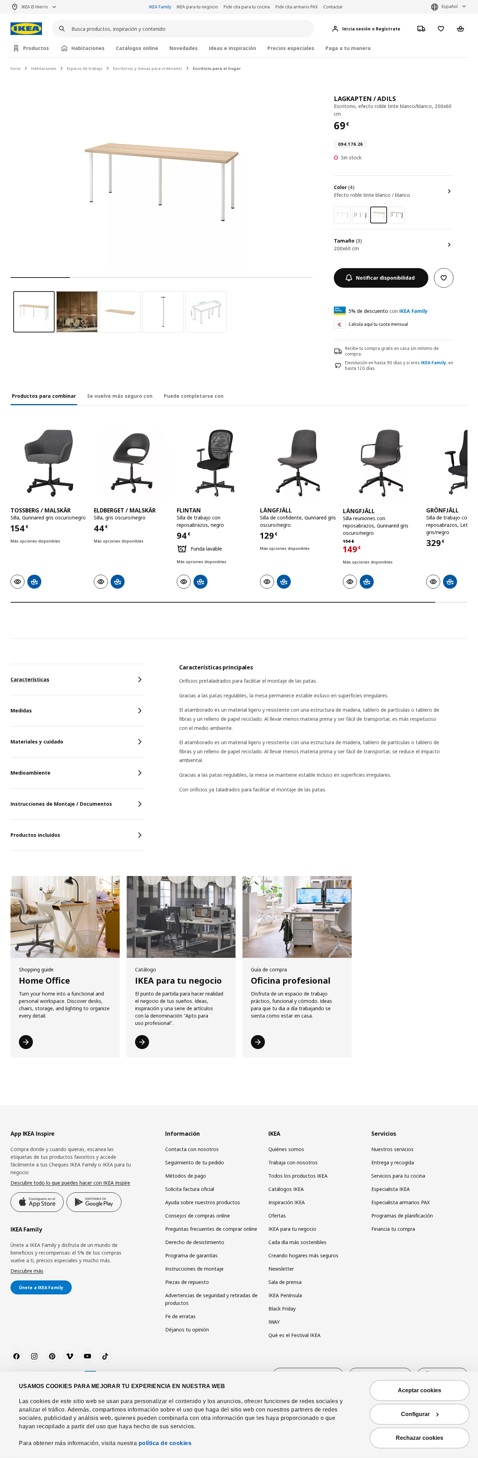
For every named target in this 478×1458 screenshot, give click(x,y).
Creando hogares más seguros (303, 1255)
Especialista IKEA (390, 1189)
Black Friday (282, 1308)
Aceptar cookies (419, 1390)
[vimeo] (70, 1356)
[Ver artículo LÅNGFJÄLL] (298, 463)
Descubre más (26, 1270)
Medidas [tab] (21, 710)
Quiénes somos (286, 1149)
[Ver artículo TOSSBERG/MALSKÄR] (48, 463)
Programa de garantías (191, 1255)
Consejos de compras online (197, 1215)
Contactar (333, 7)
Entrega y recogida (392, 1162)
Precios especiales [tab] (290, 48)
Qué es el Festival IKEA (294, 1335)
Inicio (15, 68)
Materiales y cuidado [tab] (36, 741)
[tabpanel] (323, 737)
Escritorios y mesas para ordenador (147, 68)
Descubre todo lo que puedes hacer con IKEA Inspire (70, 1182)
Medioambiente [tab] (30, 772)
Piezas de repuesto (187, 1282)
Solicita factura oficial (189, 1189)
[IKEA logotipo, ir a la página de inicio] (26, 28)
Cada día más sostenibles (297, 1242)
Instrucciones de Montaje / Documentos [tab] (61, 803)
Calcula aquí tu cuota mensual (378, 324)
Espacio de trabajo (85, 68)
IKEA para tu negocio (197, 7)
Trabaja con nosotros (293, 1162)
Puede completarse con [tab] (194, 396)
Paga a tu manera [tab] (348, 48)
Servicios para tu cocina (398, 1175)
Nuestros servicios (392, 1149)
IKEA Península (285, 1295)
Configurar (415, 1414)
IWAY (274, 1322)
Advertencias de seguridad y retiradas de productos (211, 1299)
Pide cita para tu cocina (247, 7)
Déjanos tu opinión (187, 1329)
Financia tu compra (393, 1229)
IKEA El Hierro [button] (35, 7)
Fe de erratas (180, 1316)
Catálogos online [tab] (137, 48)
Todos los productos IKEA (298, 1175)
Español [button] (450, 6)
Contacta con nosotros (192, 1149)
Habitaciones (43, 68)
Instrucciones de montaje (194, 1268)
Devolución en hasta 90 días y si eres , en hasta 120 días (399, 366)
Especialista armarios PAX (400, 1202)
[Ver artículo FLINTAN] (215, 463)
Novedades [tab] (183, 48)
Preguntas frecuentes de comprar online (211, 1229)
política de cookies (165, 1443)
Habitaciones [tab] (88, 48)
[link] (342, 215)
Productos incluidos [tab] (35, 835)
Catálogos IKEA (286, 1189)
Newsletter (281, 1268)
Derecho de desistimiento (194, 1242)
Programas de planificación (402, 1215)
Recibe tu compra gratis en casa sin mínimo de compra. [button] (392, 351)
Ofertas (277, 1215)
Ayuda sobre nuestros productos (202, 1202)
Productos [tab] (36, 48)
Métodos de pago (185, 1175)
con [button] (388, 311)
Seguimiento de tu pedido (194, 1162)
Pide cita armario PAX (296, 7)
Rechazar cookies (419, 1438)
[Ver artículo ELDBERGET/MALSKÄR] (132, 463)
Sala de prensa (285, 1282)
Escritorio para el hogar (217, 68)
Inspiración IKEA (286, 1202)
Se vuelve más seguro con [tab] (120, 396)
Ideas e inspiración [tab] (232, 48)
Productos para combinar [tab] (44, 396)
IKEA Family (160, 7)
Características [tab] (29, 679)
